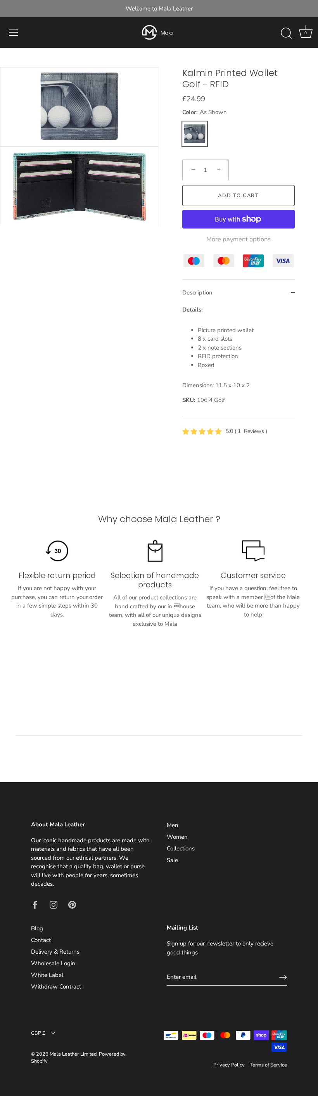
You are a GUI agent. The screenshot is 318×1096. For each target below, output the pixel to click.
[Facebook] (35, 904)
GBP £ (38, 1033)
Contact (41, 940)
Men (172, 825)
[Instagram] (53, 904)
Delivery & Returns (55, 952)
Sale (172, 860)
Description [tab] (197, 292)
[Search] (286, 33)
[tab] (238, 360)
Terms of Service (268, 1064)
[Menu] (13, 32)
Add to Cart (238, 195)
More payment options (238, 239)
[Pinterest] (72, 904)
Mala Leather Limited (73, 1054)
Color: (204, 112)
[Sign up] (283, 977)
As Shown (194, 133)
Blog (37, 928)
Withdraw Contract (56, 986)
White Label (47, 975)
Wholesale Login (53, 963)
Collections (181, 848)
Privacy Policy (229, 1064)
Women (177, 837)
